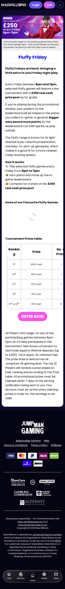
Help (46, 440)
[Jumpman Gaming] (32, 433)
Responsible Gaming (28, 440)
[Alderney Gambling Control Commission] (32, 502)
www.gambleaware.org (30, 521)
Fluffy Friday (32, 57)
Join (49, 5)
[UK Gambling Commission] (23, 493)
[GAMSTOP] (47, 482)
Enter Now (32, 316)
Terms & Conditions (16, 445)
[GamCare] (18, 482)
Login (36, 5)
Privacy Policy (39, 445)
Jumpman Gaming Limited (47, 534)
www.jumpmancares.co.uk (32, 524)
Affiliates (56, 445)
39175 (58, 540)
